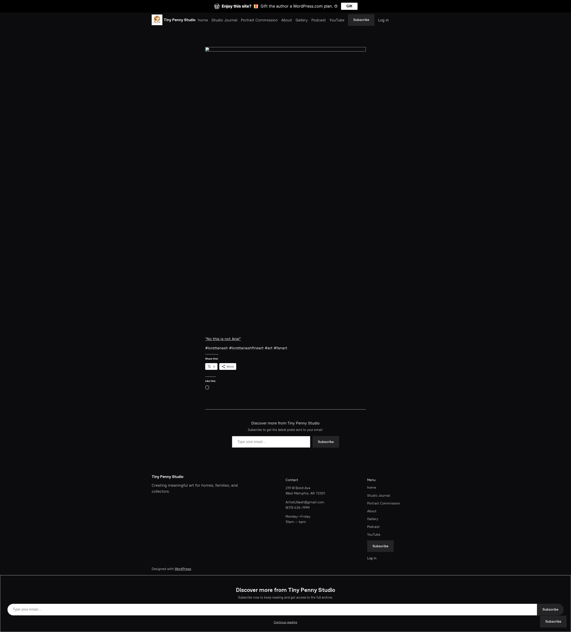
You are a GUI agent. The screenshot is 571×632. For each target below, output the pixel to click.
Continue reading (285, 622)
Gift (349, 6)
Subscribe (361, 19)
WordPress (183, 568)
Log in (383, 20)
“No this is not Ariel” (223, 338)
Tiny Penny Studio (179, 19)
